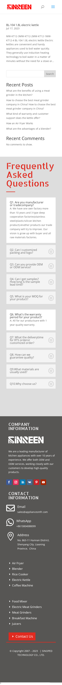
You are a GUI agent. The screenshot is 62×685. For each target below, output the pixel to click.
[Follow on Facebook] (9, 482)
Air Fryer (18, 563)
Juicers (16, 624)
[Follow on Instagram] (16, 482)
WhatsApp (23, 521)
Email (21, 507)
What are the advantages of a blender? (28, 128)
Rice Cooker (20, 574)
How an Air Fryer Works (19, 123)
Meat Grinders (21, 612)
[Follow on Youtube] (43, 482)
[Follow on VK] (29, 482)
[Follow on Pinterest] (36, 482)
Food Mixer (19, 601)
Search (50, 73)
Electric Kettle (21, 580)
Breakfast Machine (24, 618)
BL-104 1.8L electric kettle (22, 25)
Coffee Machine (22, 585)
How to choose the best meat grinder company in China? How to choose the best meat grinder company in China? (31, 104)
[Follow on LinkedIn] (22, 482)
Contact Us (24, 636)
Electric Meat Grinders (27, 607)
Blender (17, 569)
